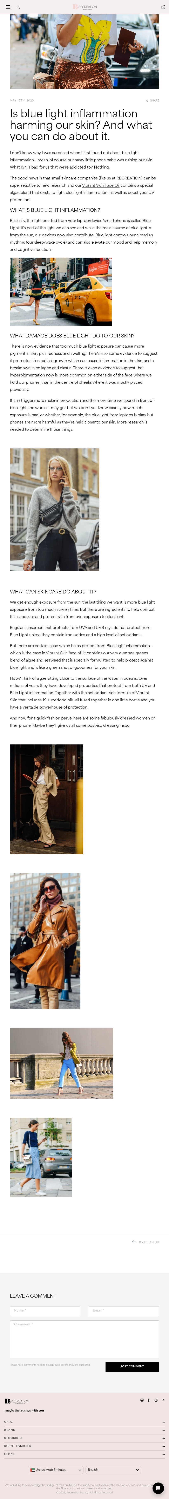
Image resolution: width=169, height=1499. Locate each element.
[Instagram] (142, 1400)
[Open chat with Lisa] (158, 1488)
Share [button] (154, 101)
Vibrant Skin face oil (64, 653)
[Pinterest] (156, 1400)
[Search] (18, 7)
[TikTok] (163, 1400)
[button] (8, 7)
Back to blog (149, 1242)
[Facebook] (149, 1400)
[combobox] (55, 1470)
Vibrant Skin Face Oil (101, 186)
